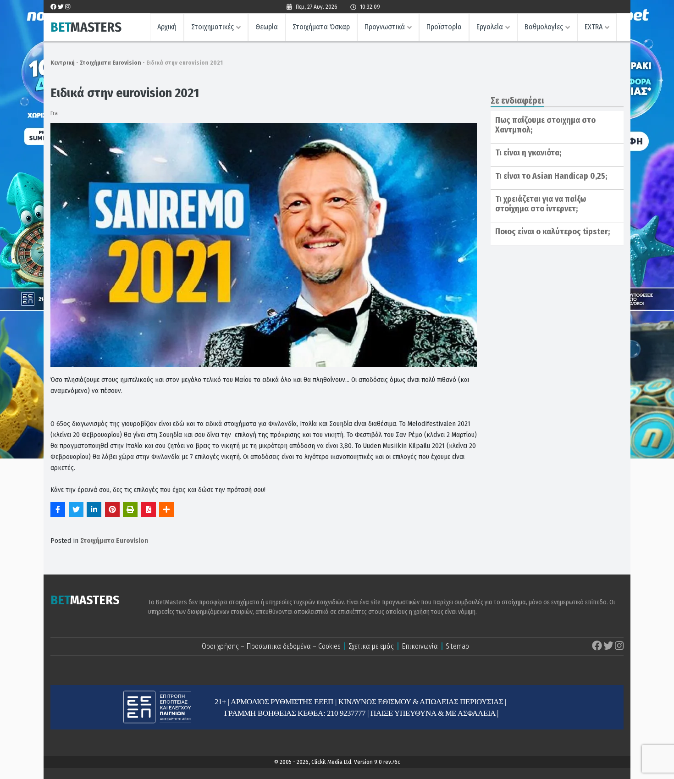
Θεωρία (266, 26)
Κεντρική (62, 62)
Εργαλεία (489, 26)
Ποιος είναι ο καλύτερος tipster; (552, 232)
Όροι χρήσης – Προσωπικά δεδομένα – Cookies (271, 646)
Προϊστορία (444, 26)
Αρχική (167, 26)
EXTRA (593, 26)
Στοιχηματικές (212, 26)
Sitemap (457, 646)
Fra (54, 113)
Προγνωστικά (385, 26)
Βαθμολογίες (544, 26)
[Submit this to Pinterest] (112, 509)
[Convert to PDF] (148, 509)
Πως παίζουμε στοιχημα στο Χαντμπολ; (545, 125)
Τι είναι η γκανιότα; (528, 153)
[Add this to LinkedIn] (94, 509)
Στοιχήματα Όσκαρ (321, 26)
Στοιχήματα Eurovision (110, 62)
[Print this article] (130, 509)
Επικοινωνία (420, 646)
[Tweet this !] (76, 509)
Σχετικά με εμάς (371, 646)
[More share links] (166, 509)
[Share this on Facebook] (57, 509)
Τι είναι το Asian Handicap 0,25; (551, 176)
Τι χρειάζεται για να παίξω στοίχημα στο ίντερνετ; (540, 204)
